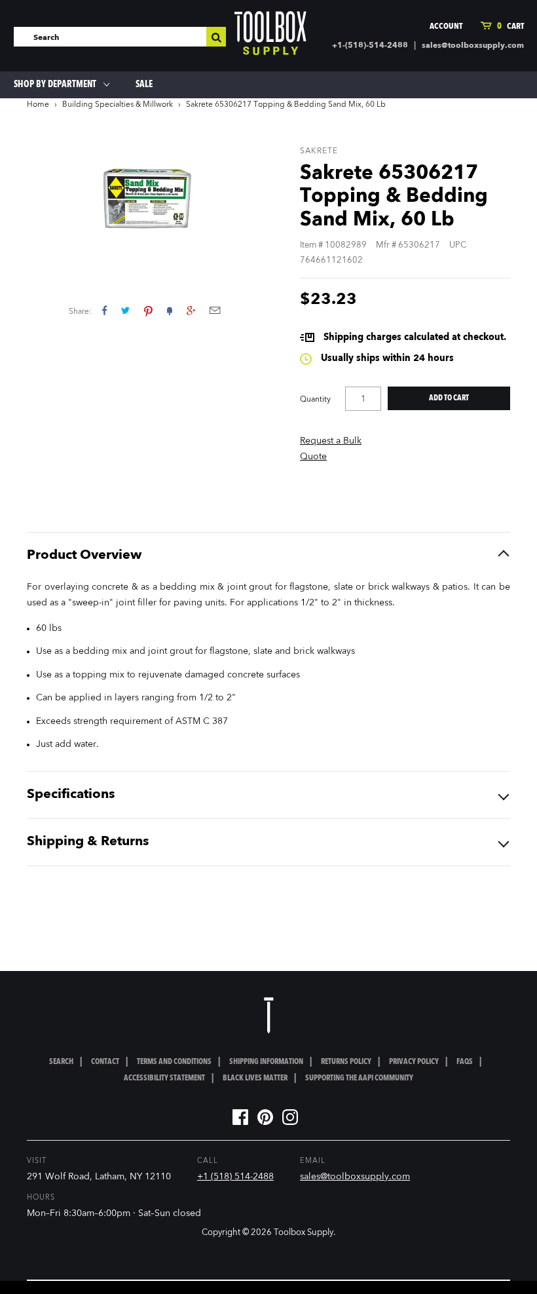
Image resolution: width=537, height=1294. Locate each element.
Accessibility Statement (164, 1078)
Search (61, 1062)
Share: (80, 312)
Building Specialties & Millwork (117, 105)
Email (215, 310)
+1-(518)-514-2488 (370, 46)
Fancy (169, 310)
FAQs (464, 1062)
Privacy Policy (414, 1062)
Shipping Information (266, 1062)
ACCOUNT (446, 26)
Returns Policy (346, 1062)
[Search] (216, 37)
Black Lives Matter (255, 1078)
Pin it (148, 310)
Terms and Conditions (174, 1062)
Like (104, 310)
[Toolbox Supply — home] (270, 36)
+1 (191, 310)
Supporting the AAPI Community (359, 1078)
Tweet (125, 310)
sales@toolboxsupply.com (473, 46)
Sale (144, 84)
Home (38, 105)
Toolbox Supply (303, 1232)
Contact (105, 1062)
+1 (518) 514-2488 (235, 1176)
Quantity (315, 400)
